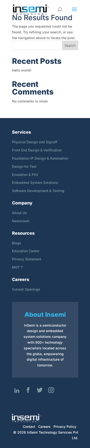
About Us (19, 213)
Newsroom (20, 221)
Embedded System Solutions (35, 182)
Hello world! (21, 70)
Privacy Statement (26, 259)
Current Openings (26, 289)
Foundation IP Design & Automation (40, 158)
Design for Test (24, 166)
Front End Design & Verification (37, 150)
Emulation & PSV (25, 175)
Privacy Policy (65, 426)
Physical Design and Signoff (34, 142)
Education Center (25, 251)
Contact (29, 426)
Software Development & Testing (38, 191)
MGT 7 (17, 267)
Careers (44, 426)
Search (70, 45)
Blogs (16, 243)
